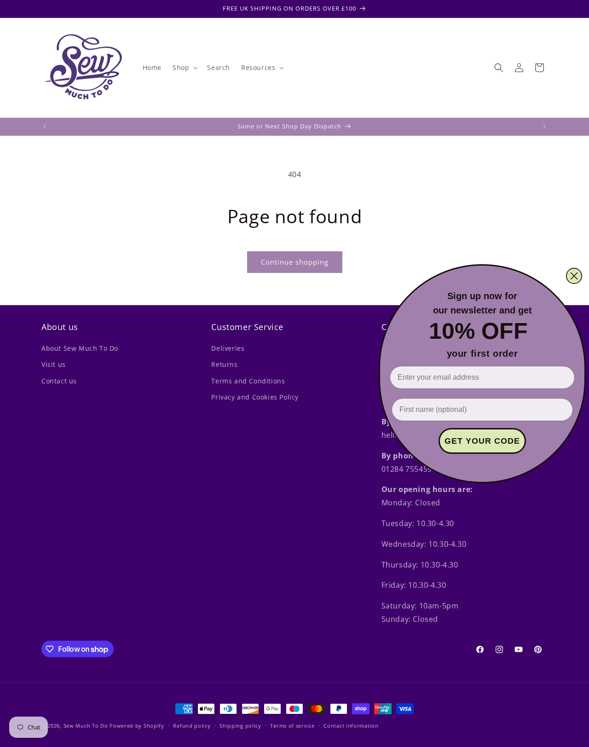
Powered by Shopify (137, 725)
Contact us (59, 380)
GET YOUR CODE (482, 441)
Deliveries (227, 348)
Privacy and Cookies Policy (255, 397)
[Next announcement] (544, 126)
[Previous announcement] (45, 126)
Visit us (53, 364)
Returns (224, 364)
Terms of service (292, 725)
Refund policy (191, 725)
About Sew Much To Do (79, 348)
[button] (184, 67)
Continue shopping (295, 261)
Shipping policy (240, 725)
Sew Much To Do (86, 725)
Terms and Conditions (248, 380)
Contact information (350, 725)
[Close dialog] (574, 276)
